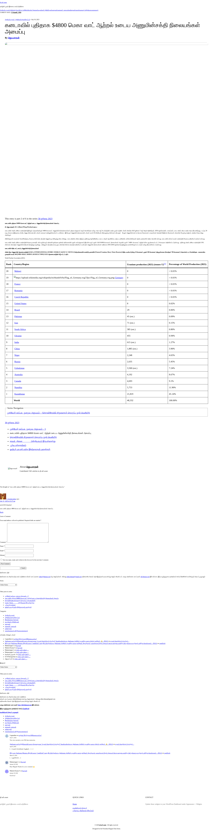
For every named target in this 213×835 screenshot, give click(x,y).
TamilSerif (26, 709)
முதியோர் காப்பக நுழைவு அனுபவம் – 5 (25, 413)
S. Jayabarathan (11, 499)
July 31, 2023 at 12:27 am (7, 501)
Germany (119, 277)
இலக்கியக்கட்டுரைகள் (31, 10)
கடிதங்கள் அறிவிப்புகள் (45, 10)
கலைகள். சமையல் (63, 10)
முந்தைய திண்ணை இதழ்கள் (83, 811)
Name (2, 546)
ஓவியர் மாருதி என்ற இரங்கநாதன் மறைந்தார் (30, 449)
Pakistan (18, 316)
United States (20, 303)
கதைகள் (54, 10)
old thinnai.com (145, 577)
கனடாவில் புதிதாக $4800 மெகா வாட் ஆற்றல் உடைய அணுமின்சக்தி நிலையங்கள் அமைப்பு (32, 598)
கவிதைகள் (72, 10)
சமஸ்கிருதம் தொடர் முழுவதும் (9, 712)
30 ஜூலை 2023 (45, 218)
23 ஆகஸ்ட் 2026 (16, 12)
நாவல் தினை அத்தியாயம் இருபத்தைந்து (33, 441)
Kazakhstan (19, 394)
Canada (17, 381)
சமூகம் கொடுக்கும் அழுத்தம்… (119, 641)
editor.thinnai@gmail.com (74, 577)
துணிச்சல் (162, 643)
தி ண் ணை (3, 2)
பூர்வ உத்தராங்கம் (18, 445)
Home (75, 804)
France (17, 284)
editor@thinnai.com (44, 577)
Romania (18, 290)
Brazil (17, 310)
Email (2, 551)
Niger (16, 355)
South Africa (20, 329)
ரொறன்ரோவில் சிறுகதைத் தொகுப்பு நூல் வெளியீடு (66, 413)
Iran (16, 323)
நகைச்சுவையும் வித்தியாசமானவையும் (86, 10)
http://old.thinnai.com (25, 705)
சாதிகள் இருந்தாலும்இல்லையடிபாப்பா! (25, 639)
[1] (165, 264)
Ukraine (18, 336)
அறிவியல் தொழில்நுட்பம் (17, 10)
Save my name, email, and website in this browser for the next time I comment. (26, 560)
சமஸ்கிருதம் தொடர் (80, 808)
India (16, 342)
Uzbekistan (19, 368)
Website (2, 555)
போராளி (18, 646)
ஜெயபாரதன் (13, 38)
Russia (17, 361)
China (17, 348)
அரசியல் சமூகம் (5, 10)
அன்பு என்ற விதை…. (22, 650)
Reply (1, 512)
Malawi (17, 271)
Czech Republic (21, 297)
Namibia (18, 387)
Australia (18, 374)
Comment (3, 542)
